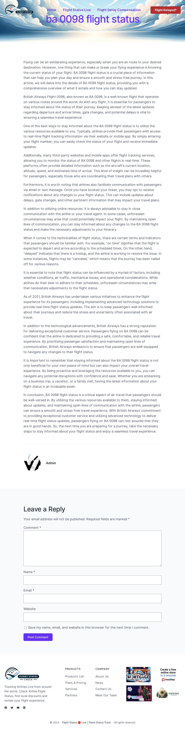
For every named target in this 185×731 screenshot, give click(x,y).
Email (28, 590)
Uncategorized (108, 30)
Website (29, 609)
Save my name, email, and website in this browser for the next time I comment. (88, 627)
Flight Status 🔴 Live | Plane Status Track (86, 722)
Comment (32, 527)
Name (29, 572)
